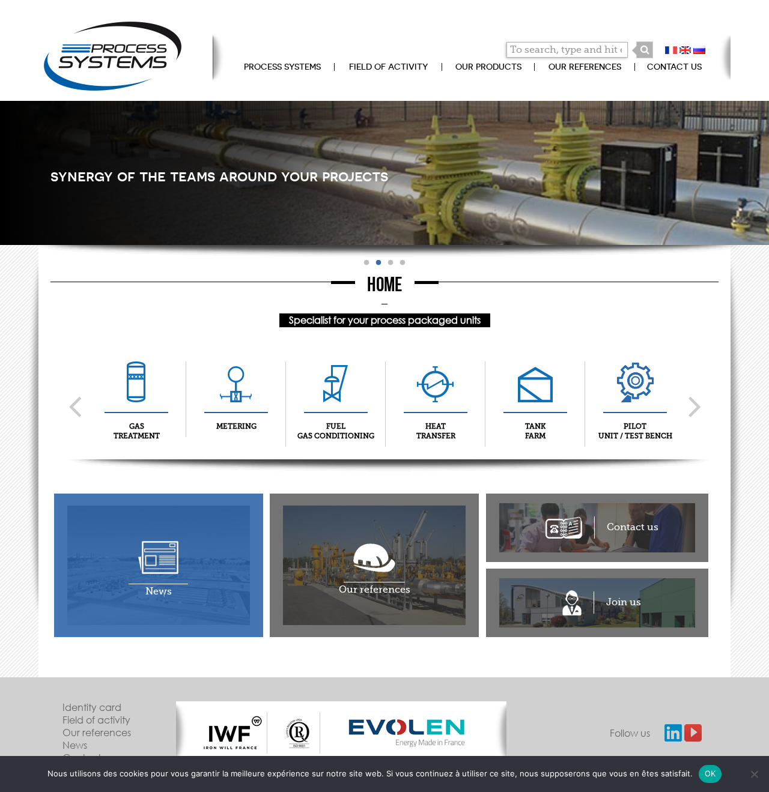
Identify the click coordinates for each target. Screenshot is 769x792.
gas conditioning (335, 431)
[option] (232, 732)
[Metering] (236, 394)
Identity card (91, 707)
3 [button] (390, 263)
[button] (644, 49)
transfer (435, 431)
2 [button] (378, 263)
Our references (585, 66)
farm (535, 431)
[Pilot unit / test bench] (635, 394)
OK (710, 773)
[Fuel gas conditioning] (335, 394)
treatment (137, 431)
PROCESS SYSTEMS (282, 66)
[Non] (754, 774)
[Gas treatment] (136, 394)
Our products (488, 66)
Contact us (674, 66)
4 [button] (403, 263)
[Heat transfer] (435, 394)
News (74, 745)
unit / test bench (635, 431)
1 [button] (366, 263)
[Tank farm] (535, 394)
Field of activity (388, 66)
